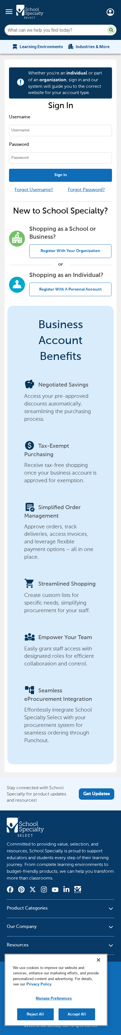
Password (19, 144)
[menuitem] (37, 46)
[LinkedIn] (66, 890)
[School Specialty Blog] (77, 890)
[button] (111, 30)
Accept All (77, 1014)
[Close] (98, 960)
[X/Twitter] (32, 890)
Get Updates (96, 794)
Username (19, 117)
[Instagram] (44, 890)
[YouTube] (55, 890)
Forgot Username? (34, 190)
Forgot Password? (86, 190)
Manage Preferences (53, 998)
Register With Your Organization (70, 251)
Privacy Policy (38, 984)
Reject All (35, 1014)
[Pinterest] (21, 890)
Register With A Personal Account (70, 289)
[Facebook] (10, 890)
